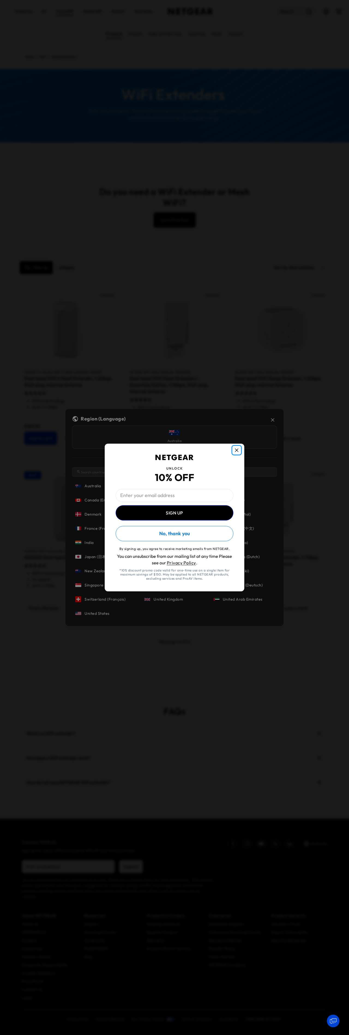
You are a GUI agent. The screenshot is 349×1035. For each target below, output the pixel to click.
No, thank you (174, 533)
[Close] (236, 450)
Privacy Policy (181, 562)
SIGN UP (174, 513)
